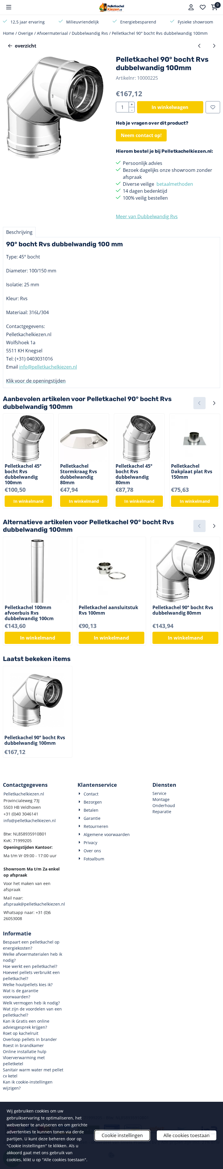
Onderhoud (163, 805)
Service (159, 793)
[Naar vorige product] (199, 46)
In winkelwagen (170, 107)
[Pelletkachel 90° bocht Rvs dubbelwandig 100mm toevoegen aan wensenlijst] (213, 107)
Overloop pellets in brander (30, 1039)
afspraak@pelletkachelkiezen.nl (34, 904)
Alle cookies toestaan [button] (186, 1135)
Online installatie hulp (24, 1051)
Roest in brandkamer (23, 1045)
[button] (9, 7)
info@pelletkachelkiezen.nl (48, 367)
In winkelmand (28, 501)
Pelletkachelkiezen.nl (23, 794)
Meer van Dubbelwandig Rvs (147, 216)
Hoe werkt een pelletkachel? (30, 966)
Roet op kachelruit (20, 1033)
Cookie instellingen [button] (122, 1135)
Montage (161, 799)
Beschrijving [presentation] (19, 232)
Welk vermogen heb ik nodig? (31, 1003)
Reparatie (161, 811)
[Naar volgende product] (214, 46)
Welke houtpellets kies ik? (28, 984)
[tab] (19, 232)
